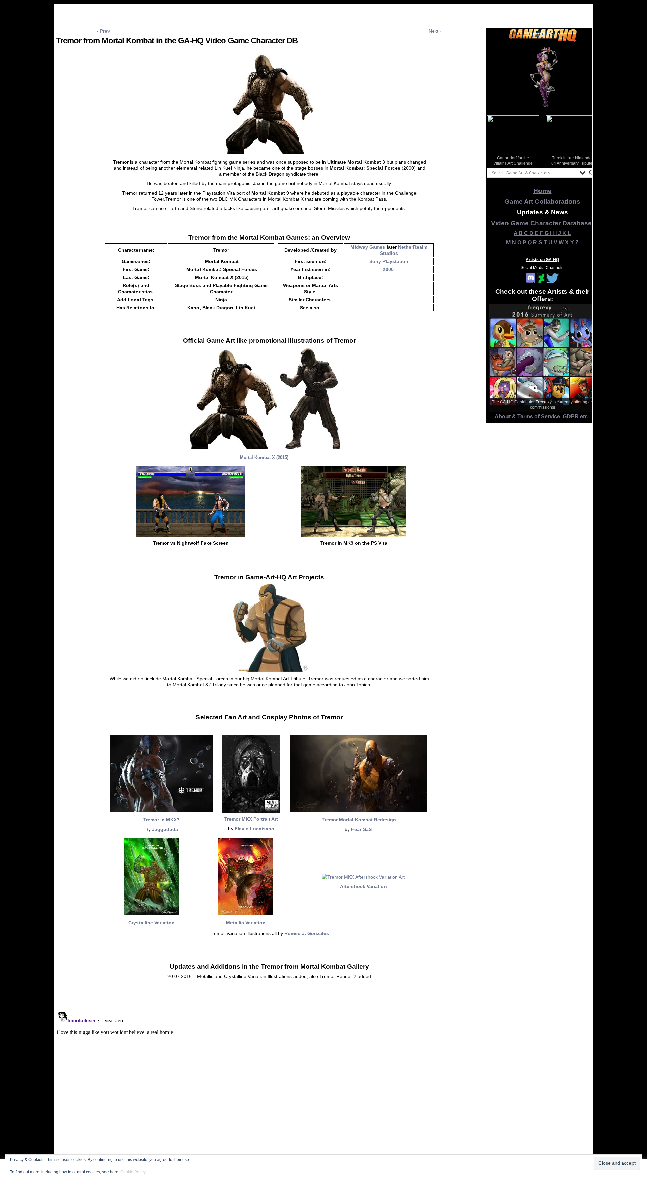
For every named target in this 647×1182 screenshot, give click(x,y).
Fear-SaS (362, 829)
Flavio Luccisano (254, 828)
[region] (542, 77)
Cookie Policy (133, 1172)
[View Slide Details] (542, 77)
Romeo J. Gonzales (306, 933)
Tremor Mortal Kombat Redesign (359, 819)
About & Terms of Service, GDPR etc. (542, 416)
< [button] (495, 140)
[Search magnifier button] (592, 172)
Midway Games (367, 247)
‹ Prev (103, 31)
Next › (435, 31)
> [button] (589, 140)
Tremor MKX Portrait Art (251, 819)
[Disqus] (269, 1093)
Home (542, 190)
